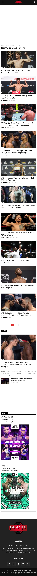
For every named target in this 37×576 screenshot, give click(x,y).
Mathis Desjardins (5, 72)
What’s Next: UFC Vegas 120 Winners (15, 70)
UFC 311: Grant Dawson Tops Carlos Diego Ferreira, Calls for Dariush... (18, 206)
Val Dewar (3, 262)
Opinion (3, 67)
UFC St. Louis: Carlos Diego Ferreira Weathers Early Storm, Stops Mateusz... (16, 314)
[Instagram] (14, 564)
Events (2, 120)
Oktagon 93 (4, 466)
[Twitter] (23, 564)
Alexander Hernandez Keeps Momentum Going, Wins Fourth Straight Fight (17, 152)
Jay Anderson (4, 100)
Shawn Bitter (4, 369)
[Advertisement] (18, 24)
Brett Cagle (3, 210)
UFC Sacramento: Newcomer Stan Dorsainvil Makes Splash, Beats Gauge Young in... (16, 364)
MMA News (3, 92)
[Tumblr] (18, 564)
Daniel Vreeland (5, 237)
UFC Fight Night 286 (7, 417)
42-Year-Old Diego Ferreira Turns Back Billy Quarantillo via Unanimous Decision (18, 124)
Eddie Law (3, 127)
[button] (34, 2)
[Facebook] (9, 564)
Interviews (3, 230)
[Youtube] (28, 564)
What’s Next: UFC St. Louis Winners (15, 260)
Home (2, 45)
